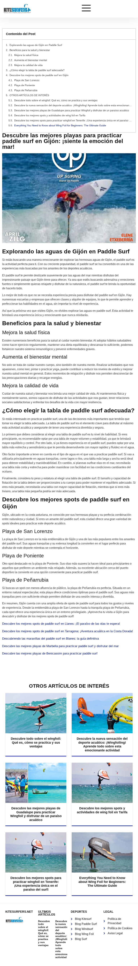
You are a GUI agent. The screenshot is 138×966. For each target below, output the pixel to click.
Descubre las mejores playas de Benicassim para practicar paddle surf (49, 653)
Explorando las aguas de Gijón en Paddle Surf (36, 45)
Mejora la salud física (26, 55)
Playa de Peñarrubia (25, 90)
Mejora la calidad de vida (28, 65)
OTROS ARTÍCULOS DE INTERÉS (29, 95)
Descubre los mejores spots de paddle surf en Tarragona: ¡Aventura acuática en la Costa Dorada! (67, 631)
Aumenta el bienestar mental (30, 60)
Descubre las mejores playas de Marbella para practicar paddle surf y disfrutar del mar (60, 646)
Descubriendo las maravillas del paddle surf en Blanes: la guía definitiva (50, 638)
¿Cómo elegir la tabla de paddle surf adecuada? (37, 70)
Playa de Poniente (24, 85)
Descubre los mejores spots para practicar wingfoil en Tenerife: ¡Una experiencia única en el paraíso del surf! (73, 120)
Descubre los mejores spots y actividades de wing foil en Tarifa (49, 115)
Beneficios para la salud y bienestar (30, 50)
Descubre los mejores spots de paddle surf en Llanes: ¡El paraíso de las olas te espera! (61, 623)
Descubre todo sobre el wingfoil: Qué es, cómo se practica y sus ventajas (55, 100)
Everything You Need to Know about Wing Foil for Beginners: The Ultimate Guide (60, 125)
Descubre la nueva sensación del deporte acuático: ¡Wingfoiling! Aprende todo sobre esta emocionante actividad (73, 105)
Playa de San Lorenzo (26, 80)
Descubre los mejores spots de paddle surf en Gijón (39, 75)
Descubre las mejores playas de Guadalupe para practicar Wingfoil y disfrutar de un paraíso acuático (71, 110)
